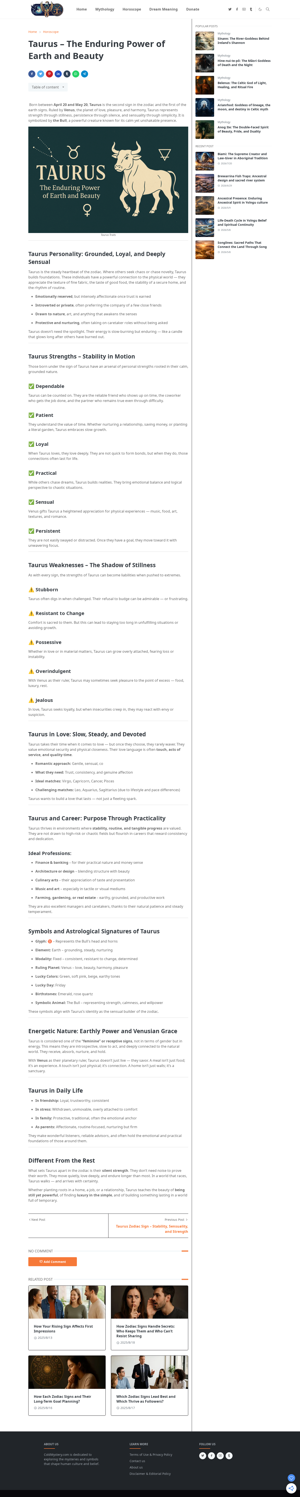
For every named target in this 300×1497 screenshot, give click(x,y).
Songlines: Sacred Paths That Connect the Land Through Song (242, 244)
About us (136, 1467)
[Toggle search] (268, 9)
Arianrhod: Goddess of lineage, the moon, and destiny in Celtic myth (244, 107)
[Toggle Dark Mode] (260, 9)
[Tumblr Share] (66, 73)
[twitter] (229, 9)
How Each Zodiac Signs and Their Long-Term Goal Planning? (62, 1399)
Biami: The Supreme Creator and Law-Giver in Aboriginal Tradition (243, 156)
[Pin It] (49, 73)
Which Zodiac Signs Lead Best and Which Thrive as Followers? (145, 1399)
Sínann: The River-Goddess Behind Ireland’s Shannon (243, 40)
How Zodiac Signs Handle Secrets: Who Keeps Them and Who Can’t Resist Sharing (145, 1331)
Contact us (137, 1461)
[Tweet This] (40, 73)
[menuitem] (81, 9)
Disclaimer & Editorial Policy (150, 1474)
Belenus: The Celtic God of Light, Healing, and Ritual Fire (242, 85)
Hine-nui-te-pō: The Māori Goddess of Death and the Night (244, 63)
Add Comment (55, 1262)
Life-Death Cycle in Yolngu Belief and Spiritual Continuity (242, 222)
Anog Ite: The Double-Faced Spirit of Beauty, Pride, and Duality (243, 129)
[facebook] (236, 9)
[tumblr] (251, 9)
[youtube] (244, 9)
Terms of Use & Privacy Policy (151, 1454)
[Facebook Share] (31, 73)
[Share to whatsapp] (75, 73)
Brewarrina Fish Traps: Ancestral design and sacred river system (242, 178)
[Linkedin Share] (58, 73)
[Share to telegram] (84, 73)
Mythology (224, 33)
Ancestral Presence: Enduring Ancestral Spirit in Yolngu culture (243, 200)
